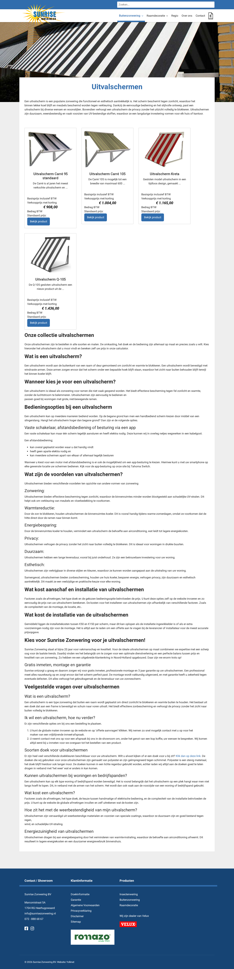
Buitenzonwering (129, 15)
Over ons (187, 15)
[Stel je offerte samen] (211, 16)
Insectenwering (129, 894)
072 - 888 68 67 (33, 919)
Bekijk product (38, 221)
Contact (200, 15)
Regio (174, 15)
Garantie (76, 899)
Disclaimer (77, 916)
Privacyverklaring (81, 910)
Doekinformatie (80, 894)
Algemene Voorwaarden (85, 905)
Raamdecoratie (156, 15)
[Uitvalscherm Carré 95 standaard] (50, 149)
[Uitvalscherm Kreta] (164, 149)
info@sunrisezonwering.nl (40, 913)
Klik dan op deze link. (188, 756)
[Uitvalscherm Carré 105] (107, 149)
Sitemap (76, 921)
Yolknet (70, 962)
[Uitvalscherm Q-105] (50, 254)
